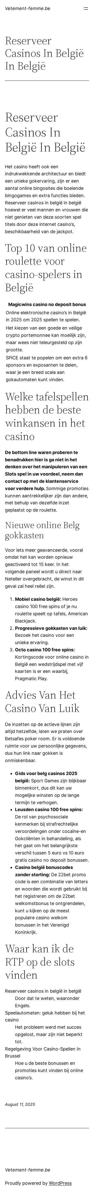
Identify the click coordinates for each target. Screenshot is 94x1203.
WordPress (60, 1183)
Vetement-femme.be (27, 8)
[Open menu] (86, 9)
